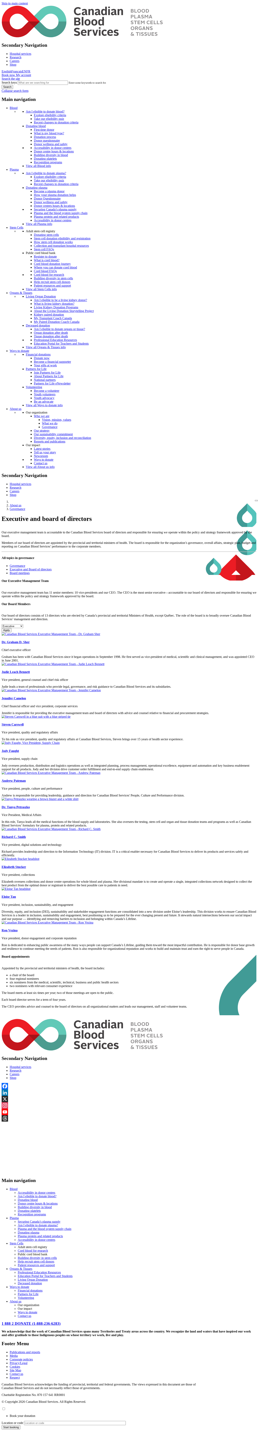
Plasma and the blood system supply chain (60, 213)
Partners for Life (36, 369)
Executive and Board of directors (31, 569)
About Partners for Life (48, 376)
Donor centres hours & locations (54, 205)
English (6, 71)
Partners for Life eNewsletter (52, 383)
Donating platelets (45, 158)
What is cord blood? (46, 260)
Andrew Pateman (14, 780)
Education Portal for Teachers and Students (61, 343)
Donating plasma (36, 187)
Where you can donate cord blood (55, 267)
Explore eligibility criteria (50, 115)
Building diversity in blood (51, 155)
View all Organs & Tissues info (46, 347)
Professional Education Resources (55, 340)
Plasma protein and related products (56, 216)
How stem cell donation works (53, 242)
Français (16, 71)
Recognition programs (48, 162)
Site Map (15, 1370)
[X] (129, 1099)
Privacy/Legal (18, 1363)
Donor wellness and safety (51, 144)
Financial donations (38, 354)
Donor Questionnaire (47, 198)
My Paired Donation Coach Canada (56, 322)
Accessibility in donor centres (52, 147)
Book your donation (22, 1416)
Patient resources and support (52, 285)
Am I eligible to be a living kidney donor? (60, 300)
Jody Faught (10, 751)
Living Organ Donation (41, 296)
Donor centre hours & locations (54, 151)
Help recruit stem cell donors (52, 282)
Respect (15, 1377)
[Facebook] (129, 1086)
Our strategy (42, 430)
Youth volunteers (44, 394)
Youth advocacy (44, 398)
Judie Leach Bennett (16, 672)
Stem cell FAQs (44, 249)
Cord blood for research (49, 274)
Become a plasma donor (49, 191)
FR (28, 71)
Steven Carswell (13, 724)
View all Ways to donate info (44, 405)
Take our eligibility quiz (49, 118)
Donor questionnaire (47, 140)
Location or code (12, 1423)
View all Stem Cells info (41, 289)
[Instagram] (129, 1105)
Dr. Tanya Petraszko (16, 807)
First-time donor (44, 129)
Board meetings (20, 573)
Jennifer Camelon (14, 698)
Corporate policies (21, 1359)
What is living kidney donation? (54, 303)
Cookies (15, 1366)
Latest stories (42, 448)
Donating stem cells (46, 234)
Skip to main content (15, 3)
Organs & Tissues (21, 292)
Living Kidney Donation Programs (56, 307)
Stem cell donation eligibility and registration (62, 238)
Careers (14, 61)
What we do (49, 423)
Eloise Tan (9, 896)
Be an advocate (43, 401)
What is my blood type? (49, 133)
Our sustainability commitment (53, 434)
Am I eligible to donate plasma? (46, 173)
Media (14, 1355)
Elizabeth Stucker (14, 867)
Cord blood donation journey (52, 263)
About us (15, 409)
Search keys (9, 82)
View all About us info (40, 467)
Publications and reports (25, 1352)
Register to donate (45, 256)
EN (24, 71)
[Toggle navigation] (256, 500)
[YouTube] (129, 1112)
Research (15, 57)
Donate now (42, 358)
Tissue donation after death (51, 336)
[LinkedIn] (129, 1092)
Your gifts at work (45, 365)
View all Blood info (38, 166)
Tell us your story (45, 452)
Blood (14, 108)
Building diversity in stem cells (53, 278)
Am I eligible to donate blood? (45, 111)
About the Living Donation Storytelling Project (64, 311)
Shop (13, 64)
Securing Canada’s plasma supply (55, 209)
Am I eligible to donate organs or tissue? (59, 329)
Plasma (14, 169)
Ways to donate (19, 351)
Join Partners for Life (47, 372)
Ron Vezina (10, 930)
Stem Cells (16, 227)
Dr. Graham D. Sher (16, 642)
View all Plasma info (39, 224)
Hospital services (20, 53)
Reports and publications (49, 441)
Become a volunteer (46, 390)
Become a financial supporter (52, 361)
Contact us (40, 463)
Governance (49, 427)
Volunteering (34, 387)
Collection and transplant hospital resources (61, 245)
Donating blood (36, 126)
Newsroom (41, 456)
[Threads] (129, 1118)
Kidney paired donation (49, 314)
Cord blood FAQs (45, 271)
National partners (45, 380)
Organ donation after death (51, 332)
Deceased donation (38, 325)
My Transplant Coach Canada (53, 318)
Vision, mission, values (56, 419)
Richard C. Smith (14, 837)
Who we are (41, 416)
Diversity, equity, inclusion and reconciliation (62, 438)
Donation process (45, 137)
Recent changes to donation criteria (56, 122)
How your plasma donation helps (55, 195)
